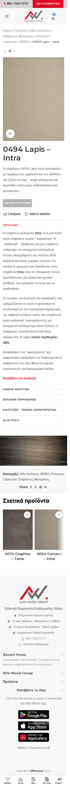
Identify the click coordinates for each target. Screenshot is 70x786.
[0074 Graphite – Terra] (18, 529)
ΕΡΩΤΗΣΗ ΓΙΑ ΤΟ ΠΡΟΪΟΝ (17, 203)
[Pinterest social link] (40, 487)
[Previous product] (5, 51)
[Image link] (33, 594)
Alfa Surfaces (40, 31)
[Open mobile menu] (7, 16)
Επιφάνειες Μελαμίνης (18, 36)
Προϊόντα (21, 31)
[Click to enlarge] (10, 133)
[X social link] (35, 487)
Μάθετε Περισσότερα (33, 748)
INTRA (24, 42)
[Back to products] (10, 51)
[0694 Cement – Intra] (49, 529)
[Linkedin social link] (45, 487)
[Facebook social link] (30, 487)
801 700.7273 (36, 638)
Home (7, 31)
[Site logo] (33, 16)
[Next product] (14, 51)
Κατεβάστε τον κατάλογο (19, 378)
